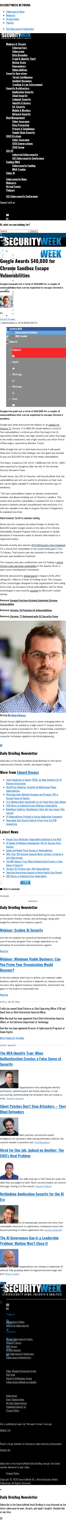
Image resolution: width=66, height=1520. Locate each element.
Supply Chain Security (23, 132)
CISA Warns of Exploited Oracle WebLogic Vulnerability (31, 805)
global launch (30, 576)
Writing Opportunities (16, 1403)
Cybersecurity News (15, 12)
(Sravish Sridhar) (43, 1186)
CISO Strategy (13, 136)
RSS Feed (10, 1375)
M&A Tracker (19, 169)
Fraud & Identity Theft (24, 59)
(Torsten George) (15, 1098)
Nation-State (19, 62)
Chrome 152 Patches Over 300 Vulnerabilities (28, 869)
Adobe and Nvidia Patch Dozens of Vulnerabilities (29, 850)
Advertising (11, 1396)
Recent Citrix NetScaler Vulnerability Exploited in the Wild (33, 839)
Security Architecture (17, 88)
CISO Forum (18, 147)
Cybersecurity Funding (24, 166)
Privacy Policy (12, 1410)
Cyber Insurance (20, 121)
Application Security (22, 92)
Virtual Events (12, 19)
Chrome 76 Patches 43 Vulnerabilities (31, 610)
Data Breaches (20, 55)
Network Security (21, 114)
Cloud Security (19, 95)
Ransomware (19, 66)
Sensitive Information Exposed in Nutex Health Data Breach (34, 872)
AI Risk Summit (13, 1350)
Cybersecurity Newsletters (18, 1357)
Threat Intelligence (22, 77)
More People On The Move (12, 1038)
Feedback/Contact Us (16, 1407)
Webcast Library (13, 1343)
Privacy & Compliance (23, 129)
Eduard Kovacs (7, 319)
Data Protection (20, 125)
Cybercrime (18, 51)
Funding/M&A (13, 162)
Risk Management (15, 118)
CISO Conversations (22, 143)
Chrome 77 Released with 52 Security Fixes (33, 616)
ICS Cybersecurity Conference (20, 29)
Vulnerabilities (19, 70)
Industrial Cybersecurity (25, 154)
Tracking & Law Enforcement (27, 84)
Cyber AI (10, 173)
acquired (34, 590)
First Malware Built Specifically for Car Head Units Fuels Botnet (36, 802)
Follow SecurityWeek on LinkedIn (21, 1382)
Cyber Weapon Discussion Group (21, 1371)
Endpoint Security (21, 99)
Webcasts (10, 15)
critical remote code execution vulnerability (31, 564)
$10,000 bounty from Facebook (48, 545)
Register (4, 951)
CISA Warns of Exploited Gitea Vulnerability (26, 876)
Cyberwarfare (19, 48)
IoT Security (18, 107)
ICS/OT (10, 151)
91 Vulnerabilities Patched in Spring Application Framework (34, 816)
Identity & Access (21, 103)
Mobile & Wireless (21, 110)
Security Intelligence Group (19, 1378)
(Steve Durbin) (12, 1274)
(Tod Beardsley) (42, 1142)
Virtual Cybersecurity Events (19, 1339)
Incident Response (22, 81)
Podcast (10, 23)
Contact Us (5, 1450)
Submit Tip (5, 1430)
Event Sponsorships (15, 1399)
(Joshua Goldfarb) (53, 1230)
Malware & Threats (16, 44)
